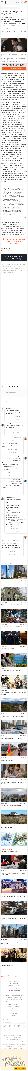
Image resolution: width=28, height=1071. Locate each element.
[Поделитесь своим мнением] (14, 393)
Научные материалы (14, 988)
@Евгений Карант (17, 460)
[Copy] (13, 419)
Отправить (5, 401)
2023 (14, 8)
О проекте (14, 1011)
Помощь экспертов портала (14, 68)
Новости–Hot (9, 8)
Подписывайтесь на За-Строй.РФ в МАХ (14, 258)
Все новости (14, 983)
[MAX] (4, 1026)
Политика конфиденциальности (14, 999)
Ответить (17, 419)
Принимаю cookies (20, 1068)
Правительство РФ (16, 35)
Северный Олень (17, 479)
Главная (3, 8)
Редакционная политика (14, 1004)
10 (20, 602)
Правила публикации (14, 1006)
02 (17, 8)
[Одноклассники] (9, 1026)
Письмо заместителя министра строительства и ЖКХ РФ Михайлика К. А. (15, 241)
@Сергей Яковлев (17, 441)
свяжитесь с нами (17, 59)
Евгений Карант (18, 437)
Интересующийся (11, 408)
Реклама (13, 1015)
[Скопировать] (9, 452)
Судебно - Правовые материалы (14, 995)
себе (20, 538)
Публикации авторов (14, 985)
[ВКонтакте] (14, 1026)
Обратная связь (14, 1030)
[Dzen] (23, 1026)
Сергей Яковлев (10, 423)
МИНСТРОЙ (5, 35)
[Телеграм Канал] (18, 1026)
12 (20, 580)
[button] (2, 2)
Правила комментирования (14, 1002)
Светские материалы (14, 990)
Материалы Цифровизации (14, 992)
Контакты (14, 1013)
